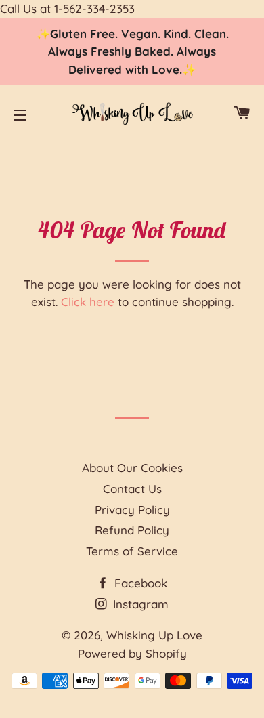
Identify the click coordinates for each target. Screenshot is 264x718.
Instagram (139, 604)
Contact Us (132, 489)
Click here (87, 302)
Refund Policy (132, 530)
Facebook (139, 583)
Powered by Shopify (132, 653)
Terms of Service (132, 551)
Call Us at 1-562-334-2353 (67, 8)
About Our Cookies (132, 468)
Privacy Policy (132, 510)
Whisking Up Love (154, 635)
